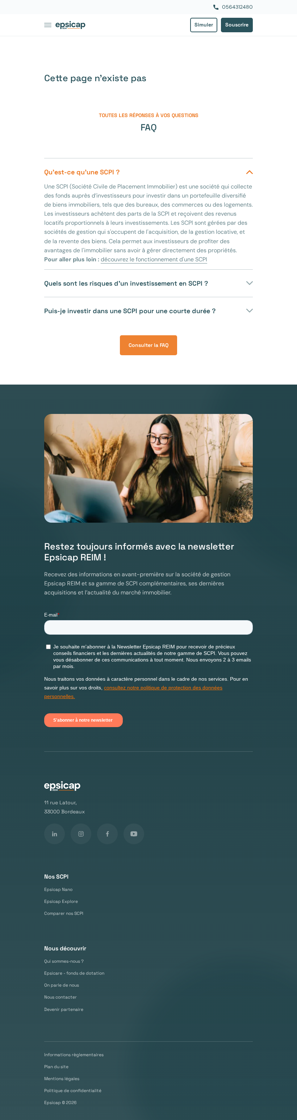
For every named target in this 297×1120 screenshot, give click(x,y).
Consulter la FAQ (148, 345)
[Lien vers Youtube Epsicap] (134, 834)
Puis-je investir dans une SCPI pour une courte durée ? (130, 311)
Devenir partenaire (63, 1009)
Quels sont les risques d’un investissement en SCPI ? (126, 283)
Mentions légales (61, 1079)
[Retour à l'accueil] (70, 25)
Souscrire (236, 24)
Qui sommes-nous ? (64, 961)
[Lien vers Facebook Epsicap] (107, 834)
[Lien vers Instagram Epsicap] (81, 834)
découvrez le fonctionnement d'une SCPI (154, 259)
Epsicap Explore (61, 901)
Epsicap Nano (58, 889)
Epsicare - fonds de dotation (74, 973)
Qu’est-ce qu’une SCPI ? (82, 172)
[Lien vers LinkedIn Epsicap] (54, 834)
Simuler (203, 24)
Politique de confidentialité (72, 1090)
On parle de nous (61, 985)
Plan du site (56, 1067)
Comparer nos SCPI (63, 913)
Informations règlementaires (74, 1055)
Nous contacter (60, 997)
